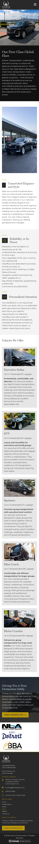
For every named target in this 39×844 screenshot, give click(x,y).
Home (4, 802)
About (4, 806)
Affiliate (4, 811)
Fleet (4, 809)
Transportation (7, 804)
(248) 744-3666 (10, 791)
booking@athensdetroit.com (15, 787)
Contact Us (5, 813)
